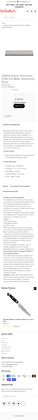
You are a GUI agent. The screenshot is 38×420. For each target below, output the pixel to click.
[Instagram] (4, 403)
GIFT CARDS (10, 5)
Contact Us (5, 343)
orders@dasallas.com (24, 1)
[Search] (33, 17)
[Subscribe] (34, 396)
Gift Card (4, 345)
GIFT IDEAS (20, 5)
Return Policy (6, 351)
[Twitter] (19, 403)
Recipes (4, 353)
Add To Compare (20, 102)
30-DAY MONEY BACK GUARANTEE (20, 186)
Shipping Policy (6, 347)
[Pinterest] (14, 403)
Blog (3, 341)
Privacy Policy (6, 349)
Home (3, 23)
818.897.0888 (12, 1)
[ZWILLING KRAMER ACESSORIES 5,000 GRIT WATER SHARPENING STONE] (19, 52)
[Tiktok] (23, 403)
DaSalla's (21, 416)
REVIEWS (5, 186)
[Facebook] (9, 403)
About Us (4, 338)
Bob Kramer (7, 85)
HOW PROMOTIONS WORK (10, 191)
